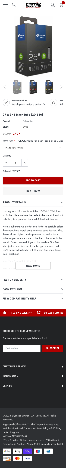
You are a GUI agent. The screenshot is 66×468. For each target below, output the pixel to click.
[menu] (5, 4)
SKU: (6, 127)
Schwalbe (28, 121)
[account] (53, 4)
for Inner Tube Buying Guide (40, 140)
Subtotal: (7, 171)
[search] (14, 4)
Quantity (7, 155)
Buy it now (33, 191)
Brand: (7, 121)
